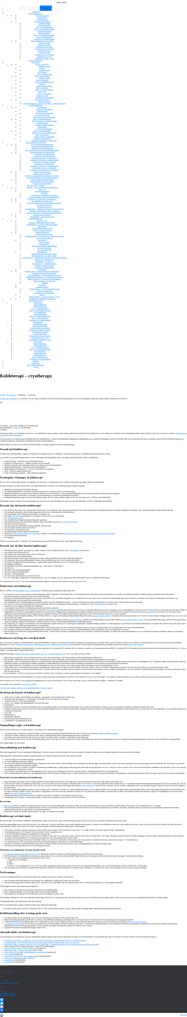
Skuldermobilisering (40, 307)
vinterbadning (179, 433)
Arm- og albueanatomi (44, 74)
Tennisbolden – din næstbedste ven (42, 217)
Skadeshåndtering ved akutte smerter (44, 256)
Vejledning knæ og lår (44, 57)
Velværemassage (42, 20)
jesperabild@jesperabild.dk (9, 983)
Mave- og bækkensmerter (42, 131)
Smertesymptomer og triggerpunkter (42, 152)
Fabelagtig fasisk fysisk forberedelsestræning (44, 197)
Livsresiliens (42, 240)
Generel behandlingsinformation (42, 146)
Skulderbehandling (44, 25)
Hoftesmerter (42, 127)
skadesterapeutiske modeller (100, 616)
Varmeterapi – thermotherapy (44, 260)
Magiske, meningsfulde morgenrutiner (42, 223)
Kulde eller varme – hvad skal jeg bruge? (18, 950)
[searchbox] (30, 8)
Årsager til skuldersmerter (44, 113)
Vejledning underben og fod (44, 59)
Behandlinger (36, 14)
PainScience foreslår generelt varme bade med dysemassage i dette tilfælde (89, 533)
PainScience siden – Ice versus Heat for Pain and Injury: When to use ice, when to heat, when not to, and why (41, 942)
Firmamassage (36, 61)
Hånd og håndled (42, 80)
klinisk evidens (133, 620)
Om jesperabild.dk (35, 365)
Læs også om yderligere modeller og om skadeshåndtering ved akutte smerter (26, 688)
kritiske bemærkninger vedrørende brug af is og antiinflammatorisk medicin (43, 644)
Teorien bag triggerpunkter (42, 184)
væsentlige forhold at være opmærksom (24, 591)
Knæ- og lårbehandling (44, 37)
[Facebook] (93, 999)
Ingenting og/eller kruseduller (44, 293)
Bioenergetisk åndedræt (44, 238)
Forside (36, 12)
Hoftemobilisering (40, 314)
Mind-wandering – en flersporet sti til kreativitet (44, 279)
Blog (36, 367)
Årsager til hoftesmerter (44, 129)
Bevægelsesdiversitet (42, 191)
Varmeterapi (8, 962)
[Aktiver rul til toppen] (1, 1015)
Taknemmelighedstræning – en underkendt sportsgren (44, 277)
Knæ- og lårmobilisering (40, 318)
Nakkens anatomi (44, 66)
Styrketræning (38, 322)
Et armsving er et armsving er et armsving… (42, 199)
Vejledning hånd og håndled (44, 49)
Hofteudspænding (40, 353)
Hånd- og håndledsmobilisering (40, 310)
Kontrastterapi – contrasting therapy (44, 264)
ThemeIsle (183, 1015)
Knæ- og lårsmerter (42, 135)
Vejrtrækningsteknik (42, 232)
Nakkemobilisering (40, 305)
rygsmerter (53, 610)
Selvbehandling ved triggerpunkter (42, 182)
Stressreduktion (44, 244)
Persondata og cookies (7, 995)
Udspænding (37, 342)
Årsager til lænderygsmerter (44, 125)
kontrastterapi (17, 435)
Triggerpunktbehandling (42, 21)
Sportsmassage (42, 18)
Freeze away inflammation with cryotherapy (19, 958)
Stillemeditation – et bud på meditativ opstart (44, 297)
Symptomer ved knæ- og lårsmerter (44, 168)
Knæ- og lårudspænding (40, 357)
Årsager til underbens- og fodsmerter (44, 141)
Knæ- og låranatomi (44, 94)
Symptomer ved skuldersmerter (44, 156)
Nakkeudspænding (40, 344)
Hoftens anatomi (44, 78)
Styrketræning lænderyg (40, 332)
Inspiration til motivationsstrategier (44, 273)
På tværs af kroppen (42, 100)
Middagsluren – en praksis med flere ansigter (42, 225)
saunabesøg (4, 435)
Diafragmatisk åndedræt (44, 234)
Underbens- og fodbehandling (44, 39)
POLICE (179, 616)
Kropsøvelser (36, 301)
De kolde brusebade (44, 248)
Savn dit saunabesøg (44, 250)
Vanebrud (44, 283)
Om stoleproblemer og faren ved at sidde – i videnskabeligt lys (44, 103)
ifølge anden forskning (136, 644)
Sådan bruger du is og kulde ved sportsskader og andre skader (25, 952)
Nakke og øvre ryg (42, 64)
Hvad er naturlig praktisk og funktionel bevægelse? (44, 203)
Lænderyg (42, 84)
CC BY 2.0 (16, 428)
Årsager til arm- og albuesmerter (44, 117)
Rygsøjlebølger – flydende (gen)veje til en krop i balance (44, 209)
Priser (36, 361)
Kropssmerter (36, 105)
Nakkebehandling (44, 23)
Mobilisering (38, 303)
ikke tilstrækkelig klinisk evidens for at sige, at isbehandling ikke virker (42, 654)
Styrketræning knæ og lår (40, 338)
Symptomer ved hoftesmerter (44, 164)
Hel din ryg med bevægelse (44, 266)
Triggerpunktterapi (36, 143)
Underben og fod (42, 96)
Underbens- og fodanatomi (44, 98)
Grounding (42, 285)
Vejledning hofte (44, 53)
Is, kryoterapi (8, 954)
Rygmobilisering (40, 312)
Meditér (42, 295)
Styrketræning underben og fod (40, 340)
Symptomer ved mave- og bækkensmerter (44, 166)
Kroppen (36, 62)
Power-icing (8, 806)
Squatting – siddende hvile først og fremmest (44, 211)
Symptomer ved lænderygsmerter (44, 162)
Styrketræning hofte (40, 334)
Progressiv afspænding (44, 291)
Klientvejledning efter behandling (42, 41)
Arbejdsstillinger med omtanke (42, 228)
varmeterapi (98, 604)
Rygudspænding (40, 351)
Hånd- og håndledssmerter (42, 119)
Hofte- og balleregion (42, 76)
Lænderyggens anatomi (44, 86)
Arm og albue (42, 72)
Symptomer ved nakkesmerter (44, 154)
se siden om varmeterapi (69, 522)
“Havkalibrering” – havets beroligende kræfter (44, 289)
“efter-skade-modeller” (29, 684)
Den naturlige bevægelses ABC (42, 201)
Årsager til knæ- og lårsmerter (44, 137)
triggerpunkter (74, 550)
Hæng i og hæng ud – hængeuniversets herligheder (44, 213)
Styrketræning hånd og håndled (40, 330)
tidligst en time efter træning (137, 922)
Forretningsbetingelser (7, 993)
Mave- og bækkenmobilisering (40, 316)
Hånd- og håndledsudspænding (40, 349)
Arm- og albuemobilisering (40, 308)
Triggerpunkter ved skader (42, 174)
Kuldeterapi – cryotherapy (44, 262)
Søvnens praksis (44, 242)
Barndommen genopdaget (42, 215)
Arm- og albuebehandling (44, 27)
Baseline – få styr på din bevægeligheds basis (42, 187)
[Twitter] (93, 1003)
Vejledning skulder (44, 45)
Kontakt (35, 363)
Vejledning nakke (44, 43)
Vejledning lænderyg (44, 51)
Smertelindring (42, 252)
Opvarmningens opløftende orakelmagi (44, 195)
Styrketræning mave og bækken (40, 336)
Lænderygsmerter (42, 123)
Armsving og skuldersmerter (44, 267)
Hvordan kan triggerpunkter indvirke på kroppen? (42, 176)
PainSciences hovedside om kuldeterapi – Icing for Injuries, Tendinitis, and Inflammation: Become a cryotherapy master (45, 940)
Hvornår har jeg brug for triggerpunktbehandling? (42, 150)
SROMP (44, 193)
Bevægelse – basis (35, 185)
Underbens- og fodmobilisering (40, 320)
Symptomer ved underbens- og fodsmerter (44, 170)
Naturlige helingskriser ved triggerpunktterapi (42, 178)
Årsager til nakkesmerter (44, 109)
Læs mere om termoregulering (21, 793)
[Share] (93, 1010)
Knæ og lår (42, 92)
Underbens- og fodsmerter (42, 139)
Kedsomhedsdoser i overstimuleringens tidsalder (44, 275)
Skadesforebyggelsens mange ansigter (44, 254)
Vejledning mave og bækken (44, 55)
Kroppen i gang (42, 221)
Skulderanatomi (44, 70)
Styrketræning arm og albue (40, 328)
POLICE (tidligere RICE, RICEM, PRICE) (19, 948)
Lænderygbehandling (44, 31)
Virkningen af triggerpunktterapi (42, 148)
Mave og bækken (42, 88)
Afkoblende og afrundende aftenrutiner (42, 299)
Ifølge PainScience (75, 620)
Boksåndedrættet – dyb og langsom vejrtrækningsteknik (44, 236)
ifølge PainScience (87, 785)
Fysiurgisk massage (42, 16)
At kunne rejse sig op (44, 207)
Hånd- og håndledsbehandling (44, 29)
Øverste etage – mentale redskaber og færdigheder (42, 271)
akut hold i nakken (16, 518)
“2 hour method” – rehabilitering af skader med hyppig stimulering (44, 258)
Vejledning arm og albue (44, 47)
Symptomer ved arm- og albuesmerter (44, 158)
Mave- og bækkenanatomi (44, 90)
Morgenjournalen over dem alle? (44, 281)
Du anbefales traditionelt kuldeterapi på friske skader (22, 854)
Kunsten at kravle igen (44, 205)
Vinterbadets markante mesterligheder (44, 246)
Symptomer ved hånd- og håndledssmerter (44, 160)
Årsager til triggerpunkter (42, 172)
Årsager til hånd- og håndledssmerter (44, 121)
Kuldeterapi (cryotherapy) (9, 399)
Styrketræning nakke (40, 324)
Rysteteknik (42, 269)
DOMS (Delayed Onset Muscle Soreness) (26, 533)
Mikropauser (42, 226)
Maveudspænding (40, 355)
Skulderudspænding (40, 346)
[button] (62, 3)
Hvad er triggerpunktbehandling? (42, 144)
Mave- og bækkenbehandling (44, 35)
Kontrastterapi (9, 960)
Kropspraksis (35, 219)
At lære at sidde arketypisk (42, 230)
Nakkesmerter (42, 107)
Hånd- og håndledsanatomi (44, 82)
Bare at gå (42, 189)
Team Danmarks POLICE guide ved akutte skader (21, 956)
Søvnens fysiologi (44, 102)
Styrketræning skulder (40, 326)
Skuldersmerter (42, 111)
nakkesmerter (151, 612)
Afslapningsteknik (42, 287)
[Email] (93, 1006)
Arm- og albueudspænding (40, 348)
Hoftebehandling (44, 33)
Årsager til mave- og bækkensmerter (44, 133)
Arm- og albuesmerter (42, 115)
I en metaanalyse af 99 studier (14, 924)
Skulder (42, 68)
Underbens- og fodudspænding (40, 359)
